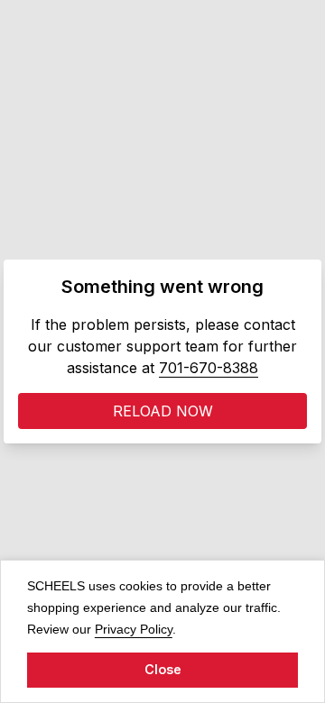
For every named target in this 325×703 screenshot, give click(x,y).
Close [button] (162, 669)
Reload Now (163, 411)
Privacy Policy (133, 628)
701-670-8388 (208, 368)
